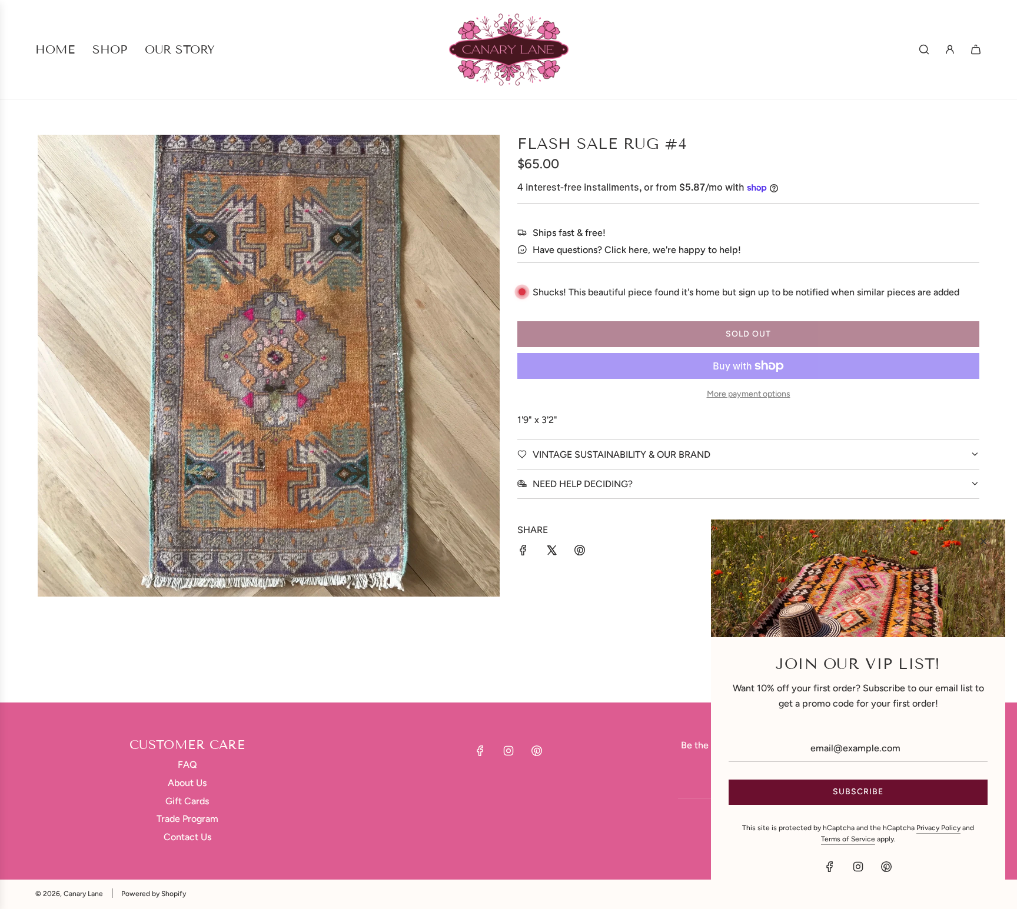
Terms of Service (848, 839)
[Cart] (976, 49)
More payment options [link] (748, 394)
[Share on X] (551, 552)
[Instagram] (508, 751)
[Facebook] (480, 751)
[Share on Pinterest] (580, 552)
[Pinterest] (537, 751)
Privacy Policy (938, 828)
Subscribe (858, 792)
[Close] (983, 541)
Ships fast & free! (569, 232)
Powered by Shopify (153, 894)
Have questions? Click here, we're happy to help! (637, 249)
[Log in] (950, 49)
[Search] (924, 49)
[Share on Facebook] (523, 552)
